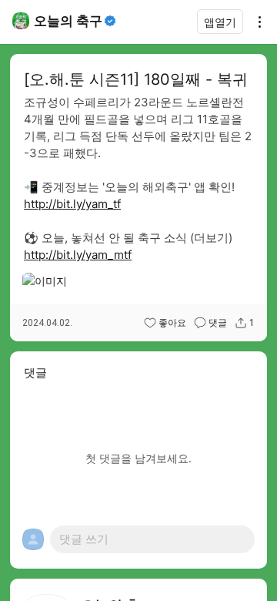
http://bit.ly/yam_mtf (78, 254)
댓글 (218, 322)
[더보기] (255, 21)
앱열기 (220, 22)
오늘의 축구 (68, 21)
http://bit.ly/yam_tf (72, 203)
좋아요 (172, 322)
